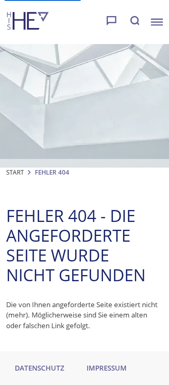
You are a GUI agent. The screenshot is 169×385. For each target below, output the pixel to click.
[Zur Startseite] (28, 22)
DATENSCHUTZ (39, 368)
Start (15, 172)
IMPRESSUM (107, 368)
